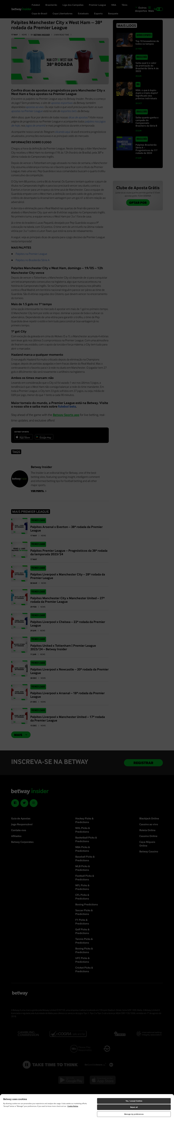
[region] (87, 1107)
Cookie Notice (72, 1106)
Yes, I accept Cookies (134, 1101)
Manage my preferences (134, 1114)
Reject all (134, 1107)
